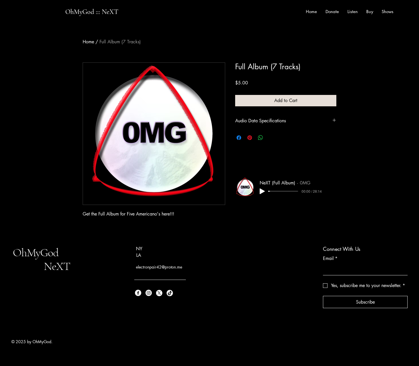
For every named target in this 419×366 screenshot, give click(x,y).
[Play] (262, 191)
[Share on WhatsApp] (260, 137)
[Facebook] (138, 293)
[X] (159, 293)
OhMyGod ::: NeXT (91, 12)
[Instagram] (148, 293)
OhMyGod (37, 252)
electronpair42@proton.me (159, 267)
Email (330, 258)
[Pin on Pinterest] (249, 137)
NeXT (41, 266)
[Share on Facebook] (238, 137)
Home (88, 42)
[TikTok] (170, 293)
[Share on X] (271, 137)
